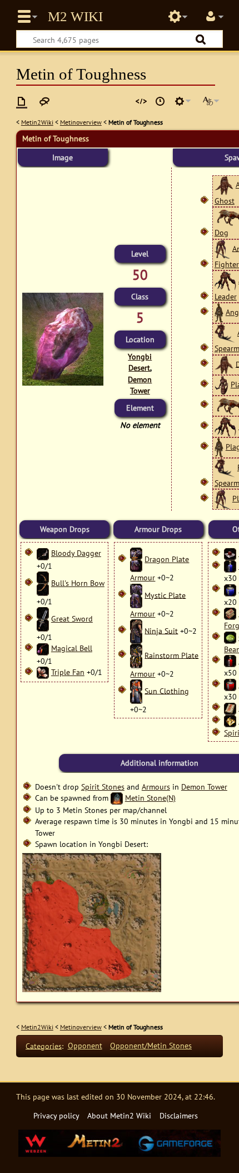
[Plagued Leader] (225, 426)
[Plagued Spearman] (225, 467)
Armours (156, 786)
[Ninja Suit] (136, 630)
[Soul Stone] (230, 720)
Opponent (85, 1045)
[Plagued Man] (219, 446)
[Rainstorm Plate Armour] (136, 654)
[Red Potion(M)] (230, 660)
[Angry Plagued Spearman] (225, 332)
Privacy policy (56, 1115)
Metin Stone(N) (150, 797)
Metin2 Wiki (75, 16)
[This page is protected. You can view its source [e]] (141, 101)
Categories (44, 1045)
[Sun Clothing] (136, 690)
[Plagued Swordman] (222, 498)
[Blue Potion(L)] (230, 589)
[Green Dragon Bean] (230, 637)
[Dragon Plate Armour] (136, 559)
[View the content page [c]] (21, 101)
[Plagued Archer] (221, 384)
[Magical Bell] (43, 648)
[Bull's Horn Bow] (43, 583)
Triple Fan (67, 672)
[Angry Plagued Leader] (225, 280)
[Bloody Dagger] (43, 553)
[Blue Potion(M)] (230, 565)
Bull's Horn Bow (77, 583)
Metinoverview (81, 122)
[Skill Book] (230, 707)
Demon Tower (140, 385)
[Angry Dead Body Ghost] (224, 184)
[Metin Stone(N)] (117, 797)
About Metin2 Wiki (119, 1115)
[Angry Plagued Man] (219, 312)
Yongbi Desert (140, 362)
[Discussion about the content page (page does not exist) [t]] (44, 101)
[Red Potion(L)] (230, 684)
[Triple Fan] (43, 672)
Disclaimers (179, 1115)
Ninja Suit (161, 630)
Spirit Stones (103, 786)
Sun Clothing (167, 690)
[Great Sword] (43, 618)
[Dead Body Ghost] (224, 363)
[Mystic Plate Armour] (136, 594)
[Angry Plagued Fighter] (222, 248)
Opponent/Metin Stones (151, 1045)
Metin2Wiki (37, 122)
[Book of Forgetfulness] (230, 613)
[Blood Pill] (230, 553)
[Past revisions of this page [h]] (160, 101)
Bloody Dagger (76, 553)
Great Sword (72, 618)
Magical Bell (71, 648)
